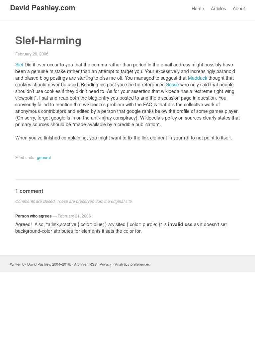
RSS (93, 264)
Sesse (172, 84)
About (239, 8)
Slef (19, 64)
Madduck (197, 77)
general (44, 157)
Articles (218, 8)
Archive (80, 264)
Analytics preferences (132, 264)
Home (198, 8)
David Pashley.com (42, 7)
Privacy (106, 264)
